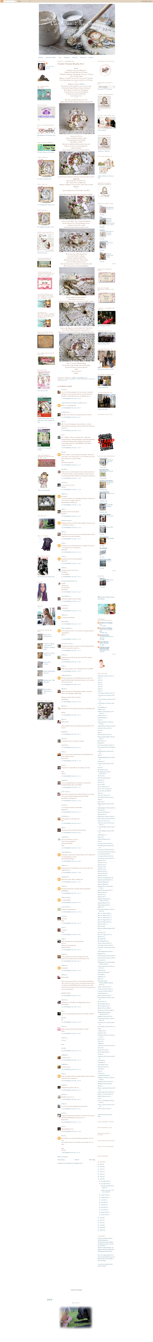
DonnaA (63, 954)
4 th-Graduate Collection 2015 (105, 693)
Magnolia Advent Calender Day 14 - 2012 (47, 691)
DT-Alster (100, 776)
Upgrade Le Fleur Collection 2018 (106, 1056)
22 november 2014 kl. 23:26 (71, 800)
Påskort (99, 979)
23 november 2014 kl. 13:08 (71, 872)
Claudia (63, 916)
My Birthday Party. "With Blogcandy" (48, 681)
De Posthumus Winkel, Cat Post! (109, 461)
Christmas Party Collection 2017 (106, 763)
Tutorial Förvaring (102, 1050)
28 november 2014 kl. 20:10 (71, 1080)
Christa (63, 1103)
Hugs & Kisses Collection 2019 (105, 818)
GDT (99, 799)
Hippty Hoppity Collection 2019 (106, 808)
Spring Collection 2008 (103, 1008)
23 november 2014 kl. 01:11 (71, 812)
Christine (63, 482)
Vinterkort (100, 1073)
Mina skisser (101, 932)
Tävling (99, 1054)
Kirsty (62, 1073)
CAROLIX (64, 1055)
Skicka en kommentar (62, 1157)
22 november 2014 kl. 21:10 (71, 761)
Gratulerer (109, 561)
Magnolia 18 (101, 869)
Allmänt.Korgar (101, 717)
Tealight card (101, 1030)
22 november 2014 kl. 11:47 (71, 516)
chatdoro (63, 1037)
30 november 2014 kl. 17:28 (71, 1131)
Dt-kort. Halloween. (102, 786)
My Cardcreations (104, 469)
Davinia (63, 389)
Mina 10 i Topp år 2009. (104, 913)
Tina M (79, 94)
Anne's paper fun (104, 537)
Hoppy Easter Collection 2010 (105, 816)
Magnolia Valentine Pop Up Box (109, 255)
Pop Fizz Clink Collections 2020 (106, 958)
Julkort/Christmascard (103, 839)
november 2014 (105, 1183)
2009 (101, 1227)
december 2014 (105, 1181)
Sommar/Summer (102, 993)
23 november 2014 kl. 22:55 (71, 950)
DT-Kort (100, 782)
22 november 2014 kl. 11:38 (71, 489)
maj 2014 (103, 1205)
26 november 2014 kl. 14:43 (71, 1033)
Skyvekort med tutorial (109, 483)
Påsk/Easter (101, 976)
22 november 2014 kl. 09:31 (71, 408)
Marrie (63, 719)
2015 (99, 680)
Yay (99, 1098)
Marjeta (63, 706)
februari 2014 (104, 1212)
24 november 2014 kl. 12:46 (71, 970)
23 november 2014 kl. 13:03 (71, 861)
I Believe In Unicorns (103, 821)
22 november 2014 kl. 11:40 (71, 505)
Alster (99, 720)
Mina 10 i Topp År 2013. (104, 920)
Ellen (62, 543)
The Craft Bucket (65, 852)
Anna (62, 927)
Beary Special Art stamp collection (109, 233)
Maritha (63, 688)
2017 (99, 684)
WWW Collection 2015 (103, 1096)
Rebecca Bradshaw (66, 628)
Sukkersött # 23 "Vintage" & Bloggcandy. (48, 654)
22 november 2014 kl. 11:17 (71, 465)
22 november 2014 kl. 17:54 (71, 639)
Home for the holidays (103, 812)
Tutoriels (91, 57)
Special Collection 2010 (104, 995)
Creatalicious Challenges (106, 628)
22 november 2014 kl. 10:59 (71, 430)
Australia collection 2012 (104, 728)
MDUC (99, 907)
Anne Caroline (65, 907)
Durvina (63, 738)
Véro (62, 1126)
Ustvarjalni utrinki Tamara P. (68, 581)
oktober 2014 (104, 1195)
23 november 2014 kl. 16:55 (71, 893)
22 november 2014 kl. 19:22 (71, 702)
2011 (101, 1222)
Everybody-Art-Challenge (106, 623)
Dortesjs (63, 1094)
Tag (99, 1028)
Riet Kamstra (64, 816)
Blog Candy (101, 741)
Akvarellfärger (101, 707)
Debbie (81, 84)
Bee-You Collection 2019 (104, 734)
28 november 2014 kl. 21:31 (71, 1090)
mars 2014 (104, 1210)
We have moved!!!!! (104, 643)
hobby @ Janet (103, 503)
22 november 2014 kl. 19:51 (71, 715)
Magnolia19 (101, 896)
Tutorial (100, 1047)
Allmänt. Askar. (101, 715)
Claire (101, 252)
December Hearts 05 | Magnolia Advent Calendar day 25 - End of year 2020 (107, 222)
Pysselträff (100, 974)
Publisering (101, 970)
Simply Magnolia (104, 642)
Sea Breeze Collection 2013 (104, 989)
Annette (63, 567)
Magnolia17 (101, 894)
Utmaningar (101, 1062)
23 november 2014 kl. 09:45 (71, 832)
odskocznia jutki (65, 897)
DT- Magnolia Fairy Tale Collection (104, 772)
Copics (99, 767)
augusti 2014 (104, 1197)
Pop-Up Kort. (101, 960)
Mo (62, 1011)
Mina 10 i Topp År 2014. (104, 922)
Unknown (63, 494)
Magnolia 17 (101, 867)
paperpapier (64, 877)
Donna (63, 751)
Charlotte (63, 1000)
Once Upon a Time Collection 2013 (106, 947)
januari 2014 (104, 1214)
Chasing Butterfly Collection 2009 (106, 757)
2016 (99, 682)
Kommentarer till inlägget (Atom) (74, 1163)
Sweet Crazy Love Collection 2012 (106, 1022)
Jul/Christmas (101, 835)
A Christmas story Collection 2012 (106, 695)
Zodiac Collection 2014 (103, 1108)
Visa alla (113, 263)
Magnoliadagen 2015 (103, 905)
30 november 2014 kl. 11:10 (71, 1122)
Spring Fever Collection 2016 (105, 1010)
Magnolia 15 (101, 862)
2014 (99, 678)
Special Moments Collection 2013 (106, 997)
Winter (99, 1086)
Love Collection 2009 (103, 854)
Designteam (67, 57)
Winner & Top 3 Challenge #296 (106, 630)
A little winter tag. (109, 243)
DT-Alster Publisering (103, 778)
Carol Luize (64, 605)
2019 (99, 689)
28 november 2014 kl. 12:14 (71, 1060)
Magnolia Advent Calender (46, 663)
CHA (99, 755)
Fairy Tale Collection (103, 795)
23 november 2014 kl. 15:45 (71, 882)
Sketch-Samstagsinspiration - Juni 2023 (107, 637)
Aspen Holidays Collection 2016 (106, 726)
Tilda (79, 379)
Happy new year (110, 493)
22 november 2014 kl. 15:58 (71, 610)
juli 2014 (103, 1200)
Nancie (74, 367)
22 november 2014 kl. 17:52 (71, 624)
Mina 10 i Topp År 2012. (104, 917)
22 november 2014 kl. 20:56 (71, 747)
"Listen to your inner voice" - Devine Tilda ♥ (108, 1191)
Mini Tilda (100, 939)
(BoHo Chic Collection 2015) (105, 676)
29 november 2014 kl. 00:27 (71, 1099)
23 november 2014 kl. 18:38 (71, 923)
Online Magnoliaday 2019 (104, 951)
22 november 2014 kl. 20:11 (71, 734)
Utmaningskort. (101, 1064)
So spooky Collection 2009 (104, 991)
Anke (62, 509)
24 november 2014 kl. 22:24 (71, 1007)
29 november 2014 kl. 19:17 (71, 1109)
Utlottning (100, 1060)
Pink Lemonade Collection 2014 (106, 955)
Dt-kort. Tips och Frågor (104, 788)
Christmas (100, 761)
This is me (100, 1039)
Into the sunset (109, 516)
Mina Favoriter (101, 924)
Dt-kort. (100, 784)
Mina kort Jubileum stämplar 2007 (106, 928)
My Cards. (75, 57)
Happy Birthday (110, 538)
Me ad (63, 452)
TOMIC (100, 1043)
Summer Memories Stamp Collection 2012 (104, 1013)
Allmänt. (100, 709)
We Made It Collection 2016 (105, 1081)
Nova (60, 57)
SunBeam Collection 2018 (104, 1016)
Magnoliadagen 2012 (103, 903)
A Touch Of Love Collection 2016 (106, 703)
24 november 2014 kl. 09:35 (71, 961)
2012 (101, 1220)
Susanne (63, 886)
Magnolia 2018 (101, 871)
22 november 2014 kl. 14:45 (71, 592)
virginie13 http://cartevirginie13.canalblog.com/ (73, 403)
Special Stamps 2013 (103, 1006)
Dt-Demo (100, 780)
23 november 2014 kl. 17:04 (71, 912)
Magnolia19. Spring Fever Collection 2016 (104, 899)
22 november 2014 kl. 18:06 (71, 662)
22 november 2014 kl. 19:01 (71, 684)
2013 (101, 1217)
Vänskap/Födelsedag (103, 1075)
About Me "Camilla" (51, 57)
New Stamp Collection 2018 (104, 945)
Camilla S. (102, 230)
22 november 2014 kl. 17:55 (71, 650)
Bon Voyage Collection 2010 (105, 745)
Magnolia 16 (101, 864)
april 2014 (104, 1207)
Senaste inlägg (61, 1159)
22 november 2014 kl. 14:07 (71, 563)
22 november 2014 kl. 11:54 (71, 527)
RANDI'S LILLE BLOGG (106, 481)
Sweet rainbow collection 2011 (105, 1026)
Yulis (101, 217)
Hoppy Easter (101, 814)
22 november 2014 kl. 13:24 (71, 552)
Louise (63, 556)
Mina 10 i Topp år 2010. (104, 915)
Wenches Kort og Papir (105, 559)
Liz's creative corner (66, 643)
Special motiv (101, 1001)
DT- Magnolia (101, 769)
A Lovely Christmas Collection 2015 (106, 699)
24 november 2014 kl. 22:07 (71, 995)
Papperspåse (101, 953)
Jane (62, 421)
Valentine (100, 1069)
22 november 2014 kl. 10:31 (71, 417)
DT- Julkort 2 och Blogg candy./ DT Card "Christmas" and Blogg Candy (48, 646)
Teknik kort (100, 1033)
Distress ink (83, 57)
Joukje (63, 939)
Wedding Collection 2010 (104, 1083)
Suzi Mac (63, 469)
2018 (99, 686)
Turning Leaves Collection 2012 (105, 1045)
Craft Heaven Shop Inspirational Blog (104, 648)
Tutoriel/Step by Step (103, 1052)
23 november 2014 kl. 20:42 (71, 934)
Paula (62, 666)
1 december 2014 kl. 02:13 (70, 1152)
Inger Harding (103, 548)
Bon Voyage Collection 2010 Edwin (106, 747)
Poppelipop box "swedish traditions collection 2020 (106, 963)
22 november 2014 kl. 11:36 (71, 478)
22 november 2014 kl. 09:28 (71, 398)
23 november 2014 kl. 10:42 (71, 848)
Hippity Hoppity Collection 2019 (106, 804)
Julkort (66, 379)
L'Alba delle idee (65, 675)
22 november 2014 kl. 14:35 (71, 576)
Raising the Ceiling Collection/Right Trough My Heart (105, 982)
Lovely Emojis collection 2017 (105, 858)
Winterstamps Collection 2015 (105, 1092)
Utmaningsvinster (102, 1067)
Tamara (63, 1026)
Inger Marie (103, 526)
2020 (99, 691)
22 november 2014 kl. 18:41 (71, 671)
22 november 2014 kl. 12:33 (71, 539)
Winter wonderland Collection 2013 (106, 1088)
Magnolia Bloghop (102, 882)
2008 (101, 1230)
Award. (99, 730)
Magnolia (102, 578)
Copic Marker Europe (105, 514)
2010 (101, 1225)
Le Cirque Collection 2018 (104, 843)
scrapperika (64, 837)
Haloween (100, 801)
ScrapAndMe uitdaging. (109, 505)
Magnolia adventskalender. (104, 880)
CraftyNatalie (64, 412)
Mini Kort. (100, 936)
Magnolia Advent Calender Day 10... (47, 635)
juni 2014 (103, 1202)
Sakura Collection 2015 (103, 987)
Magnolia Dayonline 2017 (104, 890)
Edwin (99, 793)
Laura (62, 765)
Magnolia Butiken (102, 884)
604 (100, 624)
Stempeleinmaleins (104, 635)
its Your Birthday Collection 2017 (106, 831)
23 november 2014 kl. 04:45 (71, 823)
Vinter (99, 1071)
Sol (62, 435)
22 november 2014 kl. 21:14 (71, 776)
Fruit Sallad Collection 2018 (105, 797)
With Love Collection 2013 (104, 1094)
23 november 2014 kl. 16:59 (71, 902)
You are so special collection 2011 (106, 1104)
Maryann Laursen (65, 520)
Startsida (40, 57)
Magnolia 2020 (101, 875)
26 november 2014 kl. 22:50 (71, 1050)
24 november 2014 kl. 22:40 (71, 1022)
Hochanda (100, 810)
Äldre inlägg (92, 1159)
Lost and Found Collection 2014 (106, 852)
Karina (63, 1113)
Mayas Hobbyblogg (104, 492)
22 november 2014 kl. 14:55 (71, 601)
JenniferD (63, 780)
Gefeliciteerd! (109, 471)
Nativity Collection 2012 (104, 943)
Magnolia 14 (73, 379)
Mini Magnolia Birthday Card (110, 208)
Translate (109, 89)
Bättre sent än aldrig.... (109, 580)
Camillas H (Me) (104, 241)
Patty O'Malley (65, 596)
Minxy (63, 532)
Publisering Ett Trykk (103, 972)
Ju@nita (63, 974)
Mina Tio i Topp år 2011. (104, 934)
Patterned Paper (104, 458)
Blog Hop (100, 743)
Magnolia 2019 (101, 873)
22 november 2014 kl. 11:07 (71, 447)
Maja (62, 827)
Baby (99, 732)
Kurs (99, 841)
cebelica (63, 655)
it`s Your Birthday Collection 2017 (106, 827)
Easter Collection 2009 (103, 791)
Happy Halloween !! (104, 650)
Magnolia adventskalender (104, 877)
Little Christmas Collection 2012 (106, 845)
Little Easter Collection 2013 (105, 849)
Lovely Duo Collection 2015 (105, 856)
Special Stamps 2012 (103, 1004)
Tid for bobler (109, 527)
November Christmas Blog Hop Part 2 (48, 672)
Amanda (63, 1085)
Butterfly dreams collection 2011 (106, 751)
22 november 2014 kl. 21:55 (71, 787)
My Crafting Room (102, 941)
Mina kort (100, 926)
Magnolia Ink (101, 892)
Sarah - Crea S (65, 791)
